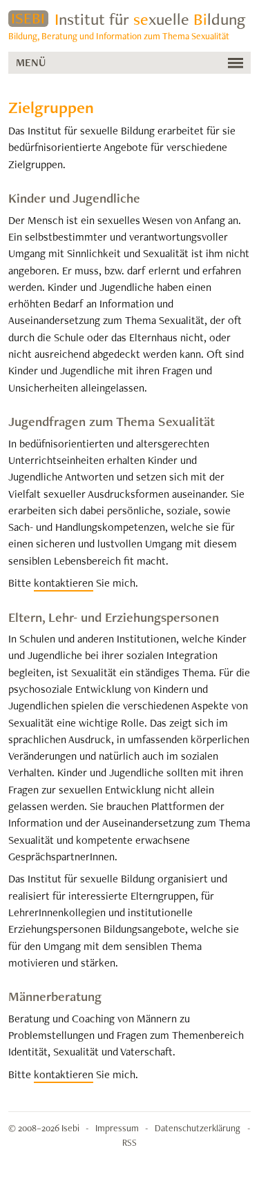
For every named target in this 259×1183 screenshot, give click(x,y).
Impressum (117, 1128)
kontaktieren (63, 583)
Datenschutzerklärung (197, 1128)
